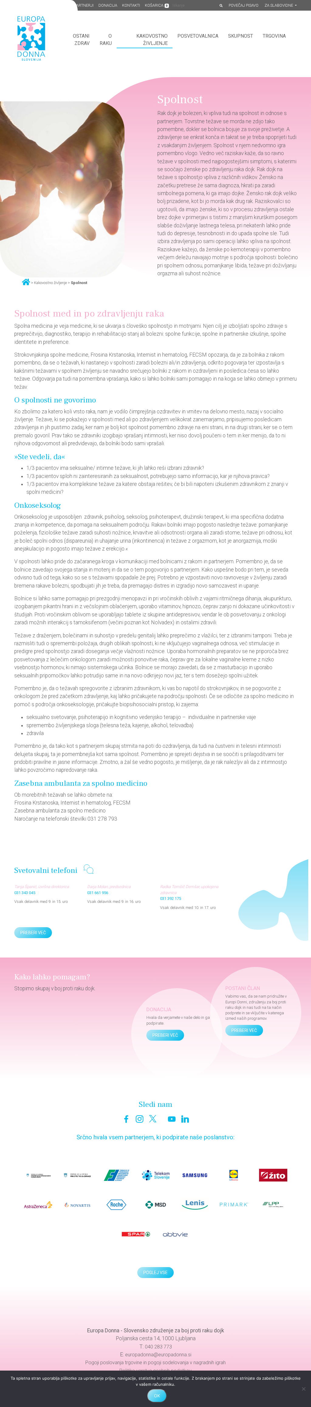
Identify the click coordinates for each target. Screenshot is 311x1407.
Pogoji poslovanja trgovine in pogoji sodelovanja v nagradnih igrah (155, 1362)
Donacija (107, 5)
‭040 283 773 (158, 1347)
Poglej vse (155, 1272)
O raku (106, 39)
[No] (303, 1389)
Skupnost (240, 36)
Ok (157, 1395)
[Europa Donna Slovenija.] (26, 281)
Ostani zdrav (81, 39)
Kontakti (131, 5)
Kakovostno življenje (152, 39)
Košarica (156, 5)
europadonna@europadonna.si (158, 1355)
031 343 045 (24, 892)
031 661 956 (97, 892)
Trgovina (274, 36)
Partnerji (84, 5)
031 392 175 (170, 898)
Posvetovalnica (197, 36)
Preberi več (33, 932)
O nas (64, 5)
